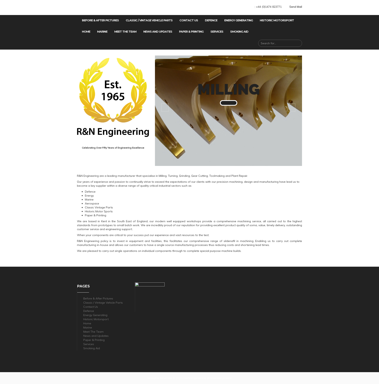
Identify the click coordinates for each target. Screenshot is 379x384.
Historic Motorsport (277, 20)
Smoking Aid (239, 31)
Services (216, 31)
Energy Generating (238, 20)
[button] (228, 103)
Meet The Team (125, 31)
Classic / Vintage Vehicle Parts (149, 20)
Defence (211, 20)
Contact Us (188, 20)
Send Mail (295, 6)
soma (253, 225)
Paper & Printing (191, 31)
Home (86, 31)
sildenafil (229, 241)
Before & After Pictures (100, 20)
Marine (102, 31)
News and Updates (157, 31)
